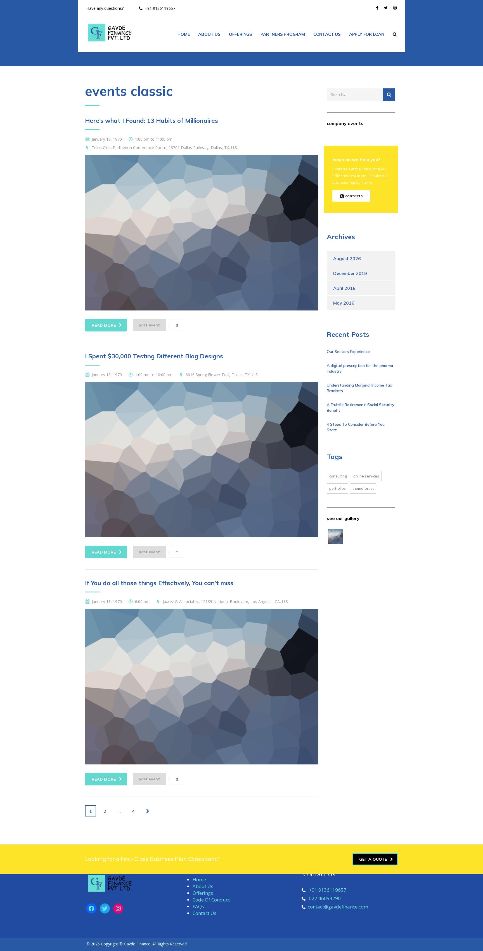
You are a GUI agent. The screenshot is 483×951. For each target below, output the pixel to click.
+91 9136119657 (327, 890)
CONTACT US (327, 34)
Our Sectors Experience (348, 351)
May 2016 (343, 303)
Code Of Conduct (211, 899)
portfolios (337, 488)
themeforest (363, 488)
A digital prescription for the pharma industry (360, 368)
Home (199, 879)
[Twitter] (105, 908)
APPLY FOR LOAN (366, 34)
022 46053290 (325, 898)
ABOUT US (209, 34)
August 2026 (347, 258)
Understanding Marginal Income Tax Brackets (359, 388)
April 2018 (344, 288)
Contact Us (204, 913)
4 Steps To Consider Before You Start (356, 427)
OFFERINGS (240, 34)
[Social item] (377, 8)
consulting (338, 476)
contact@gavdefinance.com (338, 906)
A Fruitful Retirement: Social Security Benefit (360, 407)
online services (366, 476)
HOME (183, 34)
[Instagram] (118, 908)
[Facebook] (91, 908)
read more (104, 325)
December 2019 (350, 273)
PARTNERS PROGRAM (283, 34)
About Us (203, 886)
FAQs (198, 906)
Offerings (203, 893)
